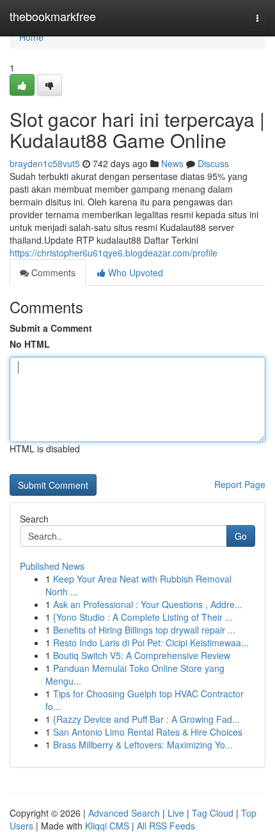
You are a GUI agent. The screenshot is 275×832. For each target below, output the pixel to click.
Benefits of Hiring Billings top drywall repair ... (144, 629)
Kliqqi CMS (107, 825)
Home (31, 37)
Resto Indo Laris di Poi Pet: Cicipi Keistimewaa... (151, 642)
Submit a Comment (51, 328)
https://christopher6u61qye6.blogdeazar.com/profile (113, 252)
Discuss (213, 163)
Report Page (239, 484)
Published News (52, 566)
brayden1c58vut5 (45, 163)
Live (176, 812)
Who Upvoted (134, 272)
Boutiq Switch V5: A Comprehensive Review (141, 655)
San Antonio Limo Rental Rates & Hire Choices (147, 731)
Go (241, 536)
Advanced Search (124, 812)
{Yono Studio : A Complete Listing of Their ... (143, 617)
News (172, 163)
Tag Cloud (212, 812)
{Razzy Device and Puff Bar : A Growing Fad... (146, 719)
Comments (52, 272)
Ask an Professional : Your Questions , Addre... (147, 604)
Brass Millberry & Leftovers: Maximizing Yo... (143, 744)
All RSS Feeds (166, 825)
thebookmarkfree (53, 16)
